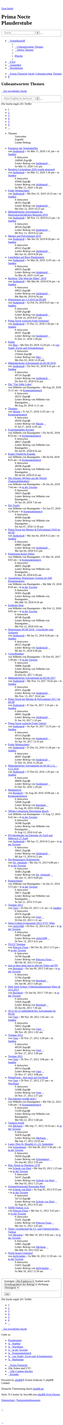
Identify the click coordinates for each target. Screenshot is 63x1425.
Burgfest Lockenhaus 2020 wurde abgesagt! (31, 169)
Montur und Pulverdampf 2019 (24, 236)
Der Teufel (13, 505)
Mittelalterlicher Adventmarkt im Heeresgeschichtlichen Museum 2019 (28, 213)
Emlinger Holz (16, 605)
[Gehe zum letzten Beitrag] (49, 163)
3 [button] (8, 115)
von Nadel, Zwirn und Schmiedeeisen (33, 346)
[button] (9, 127)
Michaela (18, 1125)
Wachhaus (13, 1083)
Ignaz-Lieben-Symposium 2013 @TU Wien (31, 923)
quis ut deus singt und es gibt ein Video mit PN (33, 965)
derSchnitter (19, 1256)
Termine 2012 (15, 1035)
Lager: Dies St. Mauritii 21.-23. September (30, 1144)
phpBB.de (38, 1388)
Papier (11, 342)
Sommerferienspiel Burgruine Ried (26, 1186)
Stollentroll (18, 151)
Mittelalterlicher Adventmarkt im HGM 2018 (32, 363)
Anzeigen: (10, 1281)
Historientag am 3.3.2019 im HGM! (27, 299)
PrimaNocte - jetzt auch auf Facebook (28, 1077)
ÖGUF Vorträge (16, 944)
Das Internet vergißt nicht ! (22, 1098)
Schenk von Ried (22, 1168)
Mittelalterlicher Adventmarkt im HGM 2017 (32, 678)
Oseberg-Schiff (16, 1122)
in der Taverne (29, 487)
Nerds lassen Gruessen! (20, 1253)
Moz (15, 345)
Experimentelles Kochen (21, 429)
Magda (16, 411)
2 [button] (8, 112)
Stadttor (12, 154)
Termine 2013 (15, 905)
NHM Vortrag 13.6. (18, 1207)
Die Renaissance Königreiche (23, 859)
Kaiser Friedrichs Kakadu (21, 454)
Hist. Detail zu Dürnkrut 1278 (24, 1165)
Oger (15, 908)
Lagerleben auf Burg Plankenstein (26, 257)
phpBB (19, 1380)
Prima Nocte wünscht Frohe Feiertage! (28, 320)
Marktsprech (14, 790)
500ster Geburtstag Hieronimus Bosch (28, 811)
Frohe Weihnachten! (19, 190)
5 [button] (8, 121)
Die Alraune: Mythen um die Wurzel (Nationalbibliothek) (27, 480)
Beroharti (18, 793)
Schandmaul (19, 1147)
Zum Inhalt (7, 8)
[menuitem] (29, 46)
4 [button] (8, 118)
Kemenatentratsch (32, 390)
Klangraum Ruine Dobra (21, 553)
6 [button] (8, 124)
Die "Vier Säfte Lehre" (20, 384)
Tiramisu (12, 408)
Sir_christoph (20, 862)
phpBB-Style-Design (49, 1394)
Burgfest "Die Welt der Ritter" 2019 (27, 278)
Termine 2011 (15, 1056)
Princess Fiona (20, 947)
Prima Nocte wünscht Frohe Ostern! (27, 723)
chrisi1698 (18, 926)
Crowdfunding (16, 653)
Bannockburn (15, 880)
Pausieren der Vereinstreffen (23, 148)
